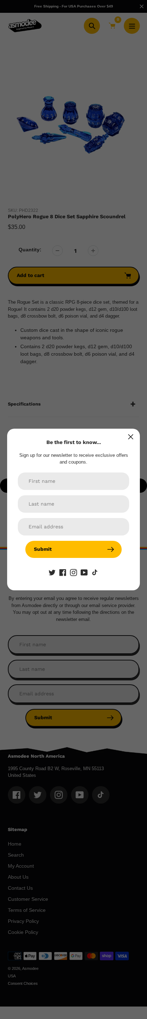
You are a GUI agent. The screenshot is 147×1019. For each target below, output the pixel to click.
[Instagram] (73, 572)
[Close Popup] (130, 436)
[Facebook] (62, 572)
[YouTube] (84, 572)
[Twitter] (52, 572)
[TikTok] (94, 572)
